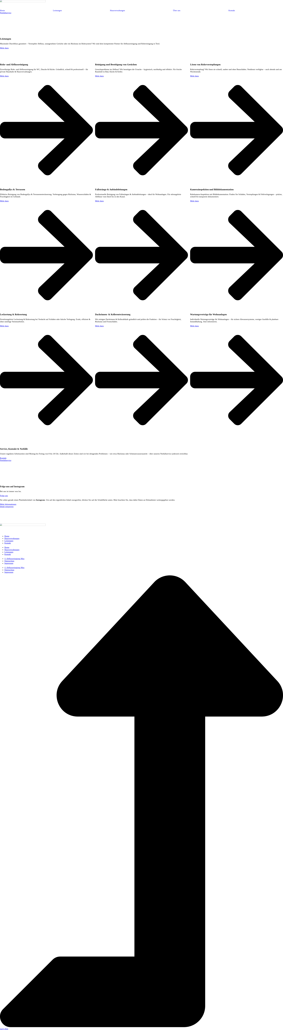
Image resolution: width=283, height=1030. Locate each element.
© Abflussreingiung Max (14, 559)
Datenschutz (9, 561)
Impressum (8, 563)
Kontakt (232, 10)
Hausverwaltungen (117, 10)
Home (2, 10)
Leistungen (57, 10)
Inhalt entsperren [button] (6, 506)
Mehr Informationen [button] (8, 504)
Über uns (176, 10)
